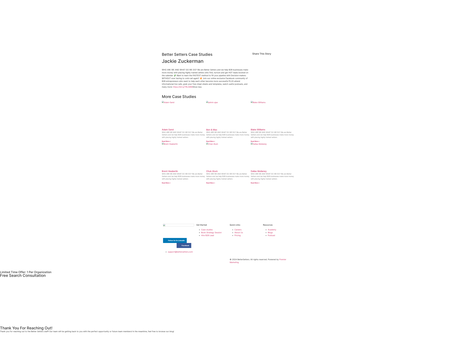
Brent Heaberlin (170, 171)
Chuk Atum (212, 171)
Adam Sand (168, 129)
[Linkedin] (173, 261)
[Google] (166, 261)
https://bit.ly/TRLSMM (183, 87)
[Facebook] (186, 261)
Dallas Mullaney (259, 171)
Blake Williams (258, 129)
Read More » (166, 141)
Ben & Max (211, 129)
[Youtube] (179, 261)
